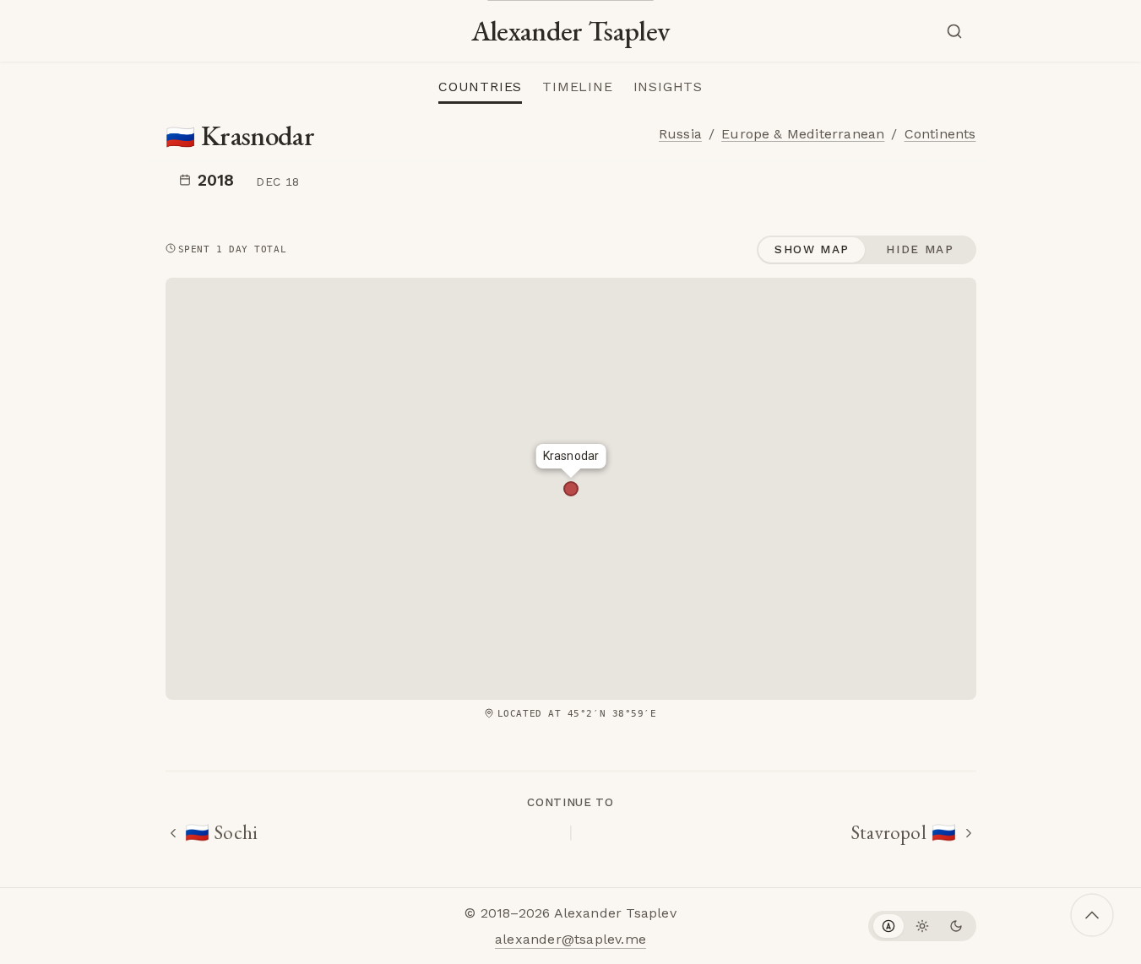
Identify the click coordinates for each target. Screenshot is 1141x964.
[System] (888, 926)
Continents (940, 134)
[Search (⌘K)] (957, 31)
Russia (680, 134)
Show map (812, 249)
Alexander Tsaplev (571, 31)
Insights (668, 87)
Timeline (577, 87)
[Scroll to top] (1092, 915)
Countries (480, 87)
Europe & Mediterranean (802, 134)
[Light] (922, 926)
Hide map (920, 249)
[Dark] (956, 926)
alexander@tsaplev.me (570, 939)
